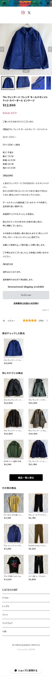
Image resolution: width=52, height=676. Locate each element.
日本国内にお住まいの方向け (26, 303)
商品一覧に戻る (26, 477)
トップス (5, 606)
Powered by (23, 649)
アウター (6, 598)
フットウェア (7, 623)
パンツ (5, 615)
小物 (4, 631)
